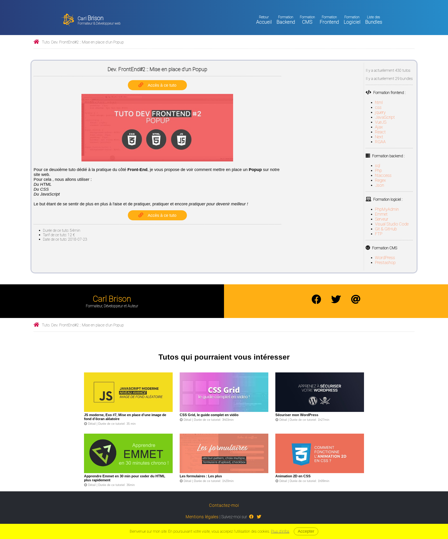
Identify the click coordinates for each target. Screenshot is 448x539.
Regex (380, 180)
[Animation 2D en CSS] (319, 472)
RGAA (380, 141)
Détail (91, 423)
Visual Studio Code (392, 223)
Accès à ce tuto (162, 85)
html (379, 102)
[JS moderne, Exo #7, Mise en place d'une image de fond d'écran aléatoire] (128, 411)
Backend (285, 20)
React (380, 131)
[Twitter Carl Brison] (336, 299)
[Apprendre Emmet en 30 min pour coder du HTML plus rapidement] (128, 472)
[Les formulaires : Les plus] (224, 472)
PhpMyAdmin (387, 209)
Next (379, 136)
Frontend (329, 20)
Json (379, 185)
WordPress (385, 257)
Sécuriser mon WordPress (296, 415)
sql (377, 165)
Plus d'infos (280, 531)
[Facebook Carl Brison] (316, 299)
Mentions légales (202, 516)
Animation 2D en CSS (293, 476)
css (378, 107)
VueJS (380, 122)
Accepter (306, 531)
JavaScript (385, 117)
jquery (380, 112)
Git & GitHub (386, 228)
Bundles (373, 20)
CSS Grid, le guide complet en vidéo (209, 415)
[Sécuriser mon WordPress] (319, 411)
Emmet (381, 214)
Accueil (264, 20)
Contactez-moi (224, 505)
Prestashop (385, 262)
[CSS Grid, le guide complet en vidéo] (224, 411)
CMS (307, 20)
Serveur (381, 219)
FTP (378, 233)
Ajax (379, 127)
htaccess (383, 175)
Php (378, 170)
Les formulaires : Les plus (201, 476)
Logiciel (352, 20)
